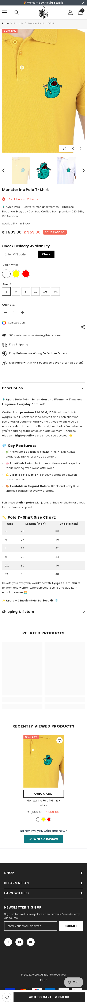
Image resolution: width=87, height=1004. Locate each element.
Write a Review (48, 840)
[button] (73, 148)
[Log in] (70, 12)
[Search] (16, 12)
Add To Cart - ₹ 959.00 (49, 997)
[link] (22, 699)
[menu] (4, 12)
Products (19, 23)
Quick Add (43, 794)
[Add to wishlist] (6, 997)
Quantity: (8, 304)
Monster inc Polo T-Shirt (43, 803)
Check (46, 254)
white (38, 819)
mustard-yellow (43, 819)
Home (5, 23)
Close (83, 2)
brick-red (49, 819)
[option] (43, 91)
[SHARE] (82, 327)
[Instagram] (19, 942)
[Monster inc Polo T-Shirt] (43, 761)
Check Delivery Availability (26, 246)
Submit (71, 926)
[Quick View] (59, 740)
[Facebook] (8, 942)
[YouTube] (31, 942)
